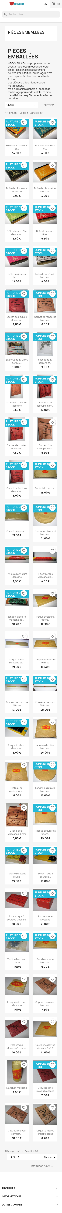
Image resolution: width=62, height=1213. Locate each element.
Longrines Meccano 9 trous (45, 661)
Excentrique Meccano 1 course (17, 1046)
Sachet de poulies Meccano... (17, 447)
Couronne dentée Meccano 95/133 (45, 1046)
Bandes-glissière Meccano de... (16, 618)
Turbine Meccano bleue (16, 961)
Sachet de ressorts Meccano (16, 404)
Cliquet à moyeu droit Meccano (45, 1132)
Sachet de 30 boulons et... (45, 361)
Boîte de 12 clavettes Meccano (45, 190)
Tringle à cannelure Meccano (16, 575)
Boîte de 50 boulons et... (17, 147)
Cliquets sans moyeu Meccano (45, 1089)
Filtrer (49, 105)
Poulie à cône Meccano (45, 918)
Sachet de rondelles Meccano (45, 318)
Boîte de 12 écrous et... (45, 147)
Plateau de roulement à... (16, 789)
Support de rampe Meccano (45, 1004)
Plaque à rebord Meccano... (16, 747)
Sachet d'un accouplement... (45, 404)
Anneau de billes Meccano (45, 747)
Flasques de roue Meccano (16, 1004)
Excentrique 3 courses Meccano (17, 918)
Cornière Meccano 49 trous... (45, 704)
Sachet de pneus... (45, 488)
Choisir (21, 105)
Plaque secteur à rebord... (45, 618)
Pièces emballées (26, 32)
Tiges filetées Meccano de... (45, 575)
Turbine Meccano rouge (16, 875)
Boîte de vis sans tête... (45, 233)
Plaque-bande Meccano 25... (16, 661)
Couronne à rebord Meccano (45, 533)
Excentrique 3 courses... (45, 875)
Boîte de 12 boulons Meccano (16, 190)
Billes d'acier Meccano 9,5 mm (17, 832)
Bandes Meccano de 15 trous (17, 704)
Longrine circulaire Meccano (45, 789)
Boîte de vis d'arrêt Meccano (45, 275)
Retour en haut (42, 1166)
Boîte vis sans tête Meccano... (17, 233)
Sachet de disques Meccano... (17, 318)
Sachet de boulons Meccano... (17, 490)
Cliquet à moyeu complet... (17, 1132)
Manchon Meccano (16, 1087)
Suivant (50, 1157)
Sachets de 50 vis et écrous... (17, 361)
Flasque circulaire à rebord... (45, 832)
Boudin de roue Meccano (45, 961)
